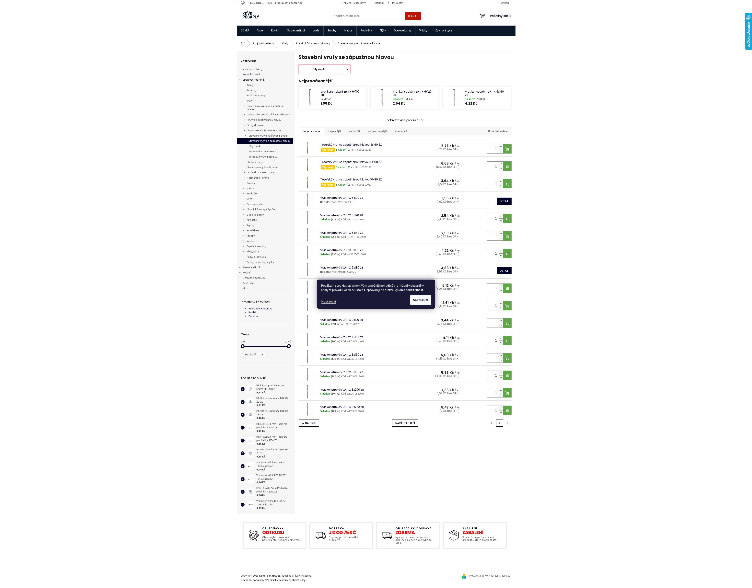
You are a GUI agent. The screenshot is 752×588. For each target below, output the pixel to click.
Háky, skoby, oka (257, 257)
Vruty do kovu (256, 125)
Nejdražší (354, 131)
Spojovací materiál (253, 80)
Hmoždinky (253, 231)
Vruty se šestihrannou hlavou (264, 120)
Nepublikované (251, 74)
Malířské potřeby (253, 69)
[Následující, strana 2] (499, 423)
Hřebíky (251, 236)
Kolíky (250, 85)
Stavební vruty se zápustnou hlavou (269, 141)
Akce (246, 289)
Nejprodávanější (377, 131)
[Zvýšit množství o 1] (501, 146)
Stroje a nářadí (251, 268)
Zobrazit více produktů (403, 120)
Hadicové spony (256, 96)
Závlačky (252, 220)
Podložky (252, 194)
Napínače (252, 241)
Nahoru (310, 423)
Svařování (248, 283)
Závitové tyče (255, 204)
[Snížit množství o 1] (501, 151)
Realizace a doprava (353, 3)
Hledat (413, 16)
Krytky (250, 225)
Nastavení (328, 302)
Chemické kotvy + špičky (261, 210)
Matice (250, 188)
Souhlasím (420, 300)
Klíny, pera (253, 252)
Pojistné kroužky (256, 246)
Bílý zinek (254, 146)
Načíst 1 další (405, 423)
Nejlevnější (334, 131)
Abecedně (401, 131)
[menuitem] (245, 31)
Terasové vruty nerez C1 (263, 157)
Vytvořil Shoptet (478, 576)
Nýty (249, 199)
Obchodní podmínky (252, 580)
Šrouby (251, 183)
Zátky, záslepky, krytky (260, 262)
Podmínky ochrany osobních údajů (286, 580)
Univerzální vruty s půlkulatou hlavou (269, 115)
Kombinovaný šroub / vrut (263, 167)
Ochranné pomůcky (254, 278)
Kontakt (379, 3)
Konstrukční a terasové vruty (265, 131)
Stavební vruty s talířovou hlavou (268, 136)
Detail (504, 201)
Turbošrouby (255, 162)
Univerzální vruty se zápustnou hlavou (265, 107)
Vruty (250, 101)
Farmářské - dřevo (258, 178)
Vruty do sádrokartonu (261, 173)
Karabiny (252, 90)
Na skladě (254, 355)
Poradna (397, 3)
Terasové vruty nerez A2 (263, 152)
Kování (246, 273)
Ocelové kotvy (255, 215)
